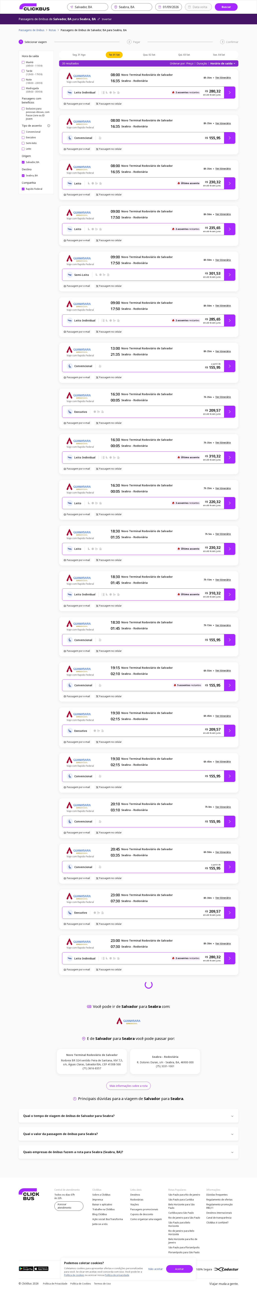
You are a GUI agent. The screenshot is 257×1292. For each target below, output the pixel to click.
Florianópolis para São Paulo (184, 1252)
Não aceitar (155, 1269)
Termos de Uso (102, 1283)
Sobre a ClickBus (101, 1194)
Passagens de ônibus (31, 30)
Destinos (135, 1194)
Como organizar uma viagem (146, 1219)
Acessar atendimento (64, 1206)
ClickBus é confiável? (217, 1222)
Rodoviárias (136, 1199)
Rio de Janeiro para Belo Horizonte (181, 1232)
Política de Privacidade (55, 1283)
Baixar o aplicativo (102, 1204)
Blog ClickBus (99, 1214)
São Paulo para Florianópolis (184, 1247)
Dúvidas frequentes (217, 1194)
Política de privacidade (117, 1275)
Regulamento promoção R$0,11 (219, 1206)
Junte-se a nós (100, 1224)
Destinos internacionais (219, 1212)
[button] (223, 77)
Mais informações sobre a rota (128, 1086)
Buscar (226, 7)
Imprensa (97, 1199)
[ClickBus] (34, 7)
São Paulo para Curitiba (181, 1199)
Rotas (52, 30)
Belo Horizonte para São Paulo (181, 1206)
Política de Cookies (80, 1283)
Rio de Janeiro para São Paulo (184, 1217)
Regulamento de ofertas (219, 1199)
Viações (134, 1204)
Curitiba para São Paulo (181, 1212)
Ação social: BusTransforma (107, 1219)
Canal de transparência (218, 1217)
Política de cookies (74, 1275)
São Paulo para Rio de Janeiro (184, 1194)
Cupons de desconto (141, 1214)
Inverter (107, 19)
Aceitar (179, 1269)
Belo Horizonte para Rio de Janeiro (182, 1241)
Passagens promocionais (144, 1209)
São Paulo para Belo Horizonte (179, 1224)
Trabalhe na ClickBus (103, 1209)
